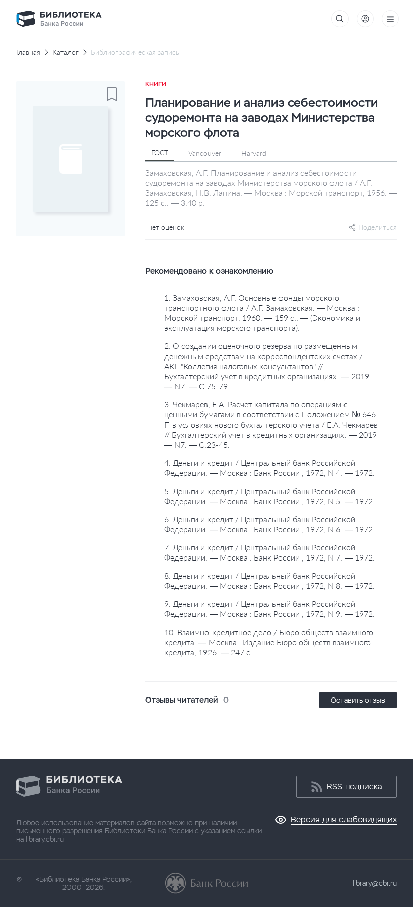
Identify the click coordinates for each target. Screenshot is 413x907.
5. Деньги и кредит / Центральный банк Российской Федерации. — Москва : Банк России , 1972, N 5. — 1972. (269, 496)
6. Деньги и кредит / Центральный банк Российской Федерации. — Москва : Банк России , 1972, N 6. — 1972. (269, 524)
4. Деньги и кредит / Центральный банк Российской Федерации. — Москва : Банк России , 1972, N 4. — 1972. (269, 467)
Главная (28, 52)
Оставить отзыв (358, 700)
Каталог (65, 52)
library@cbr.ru (375, 883)
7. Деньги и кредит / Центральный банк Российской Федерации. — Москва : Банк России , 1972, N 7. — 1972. (269, 552)
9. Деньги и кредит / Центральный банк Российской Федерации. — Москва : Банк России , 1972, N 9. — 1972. (269, 608)
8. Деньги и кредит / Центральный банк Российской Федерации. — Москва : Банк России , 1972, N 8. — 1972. (269, 580)
